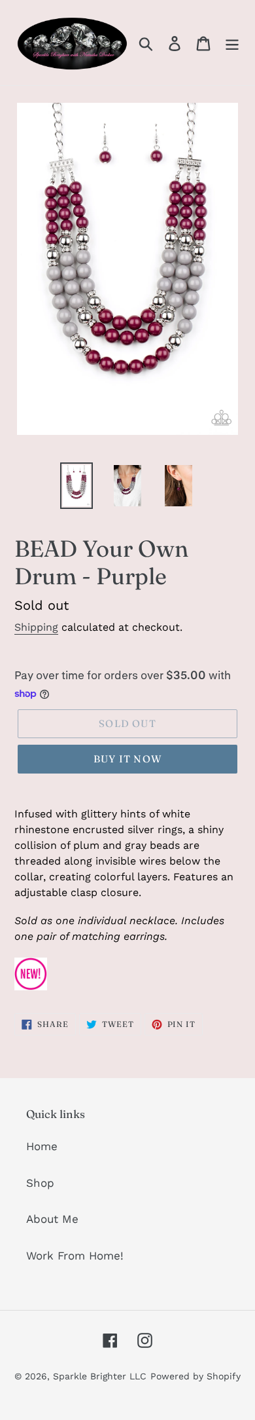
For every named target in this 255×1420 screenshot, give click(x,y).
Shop (40, 1182)
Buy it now (128, 759)
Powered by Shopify (195, 1376)
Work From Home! (75, 1255)
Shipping (36, 627)
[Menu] (232, 43)
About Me (52, 1218)
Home (42, 1146)
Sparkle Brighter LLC (99, 1376)
